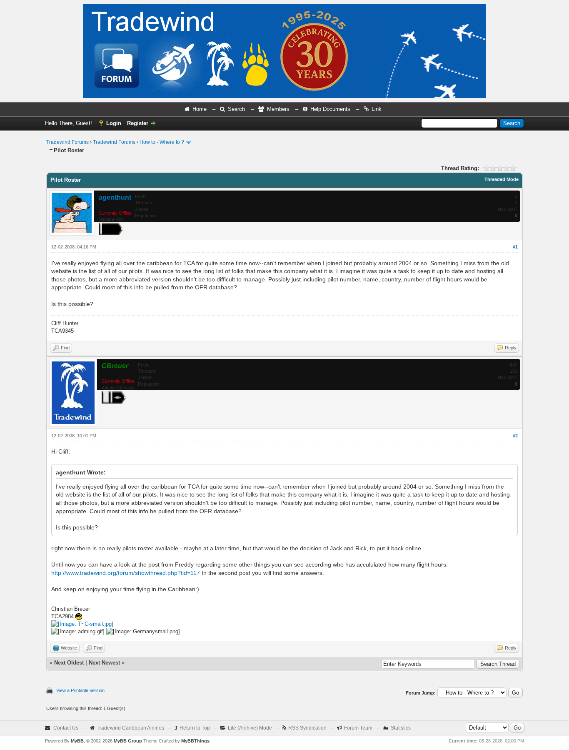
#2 (515, 435)
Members (278, 109)
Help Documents (330, 109)
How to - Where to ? (162, 142)
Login (113, 123)
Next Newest (104, 663)
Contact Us (65, 728)
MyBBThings (195, 740)
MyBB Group (128, 740)
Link (377, 109)
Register (137, 123)
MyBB (77, 740)
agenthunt (115, 197)
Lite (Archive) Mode (250, 728)
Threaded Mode (501, 179)
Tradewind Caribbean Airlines (130, 728)
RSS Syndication (307, 728)
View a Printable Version (80, 690)
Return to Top (195, 728)
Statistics (401, 728)
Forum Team (358, 728)
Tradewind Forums (67, 142)
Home (199, 109)
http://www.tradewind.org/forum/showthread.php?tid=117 (125, 572)
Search (236, 109)
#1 (515, 246)
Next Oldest (69, 663)
